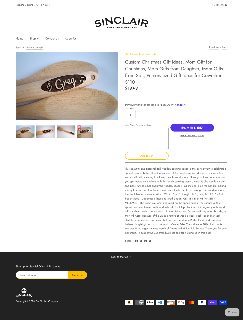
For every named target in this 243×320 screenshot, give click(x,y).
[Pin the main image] (145, 240)
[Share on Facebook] (136, 240)
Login (20, 5)
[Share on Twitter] (141, 240)
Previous (214, 47)
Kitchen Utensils (34, 47)
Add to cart (146, 156)
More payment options (192, 135)
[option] (25, 131)
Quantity (129, 108)
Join (30, 5)
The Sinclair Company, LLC (140, 54)
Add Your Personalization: (138, 125)
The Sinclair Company (47, 301)
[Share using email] (150, 240)
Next (224, 47)
